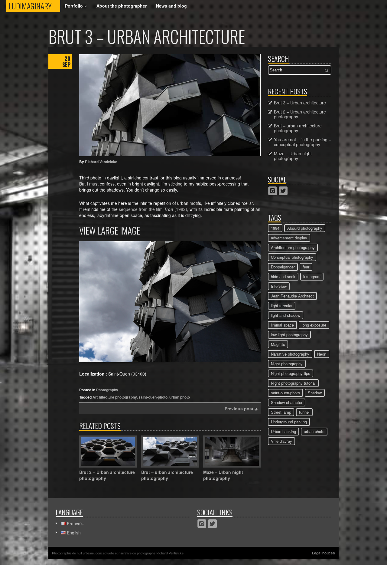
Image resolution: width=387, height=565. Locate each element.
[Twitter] (283, 190)
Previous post (240, 409)
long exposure (314, 325)
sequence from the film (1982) (153, 209)
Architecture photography (115, 397)
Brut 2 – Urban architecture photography (300, 114)
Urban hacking (283, 431)
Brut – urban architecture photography (298, 128)
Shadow (315, 393)
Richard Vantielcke (101, 161)
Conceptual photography (292, 257)
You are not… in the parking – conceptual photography (302, 141)
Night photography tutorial (293, 383)
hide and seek (283, 276)
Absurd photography (304, 228)
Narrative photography (290, 354)
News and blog (171, 6)
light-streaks (281, 305)
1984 (275, 228)
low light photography (289, 334)
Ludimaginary (34, 6)
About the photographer (121, 6)
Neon (321, 354)
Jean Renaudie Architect (292, 296)
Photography (107, 390)
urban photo (179, 397)
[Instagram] (272, 190)
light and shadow (285, 315)
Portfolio (74, 6)
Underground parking (289, 422)
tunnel (304, 412)
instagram (311, 276)
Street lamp (281, 412)
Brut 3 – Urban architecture (300, 103)
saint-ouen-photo (152, 397)
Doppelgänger (283, 267)
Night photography (287, 363)
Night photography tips (290, 373)
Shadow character (286, 402)
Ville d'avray (281, 441)
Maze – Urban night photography (293, 155)
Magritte (278, 344)
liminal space (282, 325)
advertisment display (289, 238)
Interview (279, 286)
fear (306, 267)
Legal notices (323, 553)
